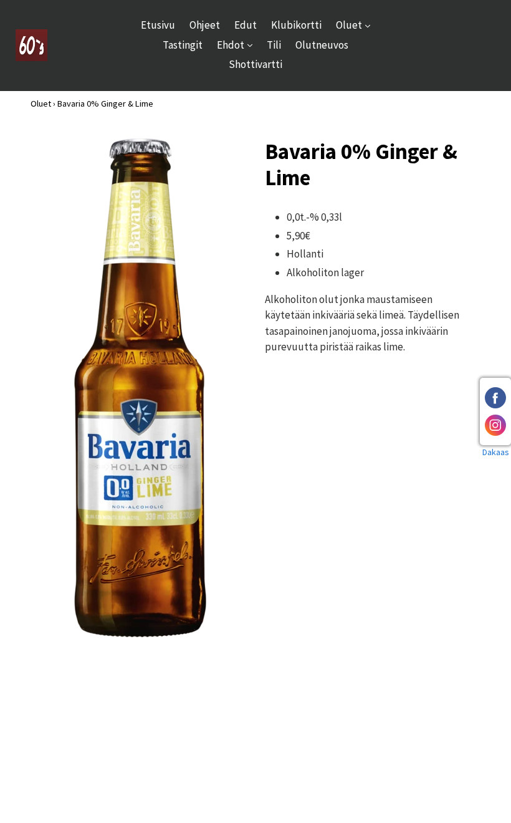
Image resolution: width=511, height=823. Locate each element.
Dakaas (495, 452)
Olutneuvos (321, 45)
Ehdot (238, 44)
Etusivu (158, 25)
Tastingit (183, 45)
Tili (274, 45)
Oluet (356, 24)
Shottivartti (255, 64)
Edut (245, 25)
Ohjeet (204, 25)
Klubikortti (296, 25)
